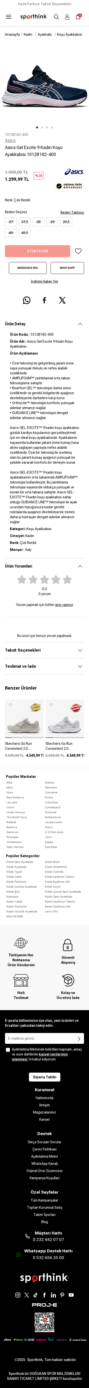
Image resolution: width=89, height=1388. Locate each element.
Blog (44, 1222)
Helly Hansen (15, 847)
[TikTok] (35, 1295)
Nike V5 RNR (14, 916)
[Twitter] (26, 1295)
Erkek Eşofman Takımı (59, 876)
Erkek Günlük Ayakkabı (21, 886)
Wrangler (12, 837)
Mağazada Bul (27, 268)
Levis (48, 837)
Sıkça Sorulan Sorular (44, 1142)
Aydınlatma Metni (44, 1156)
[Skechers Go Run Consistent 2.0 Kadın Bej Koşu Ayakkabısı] (24, 748)
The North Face (16, 817)
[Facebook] (44, 1295)
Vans (9, 792)
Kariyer (44, 1119)
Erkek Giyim (53, 886)
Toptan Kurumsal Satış (44, 1207)
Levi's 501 (51, 911)
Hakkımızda (44, 1098)
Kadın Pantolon (16, 906)
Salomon (12, 832)
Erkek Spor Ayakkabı (19, 862)
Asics (10, 140)
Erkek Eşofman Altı (57, 881)
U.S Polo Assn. (54, 832)
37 (11, 222)
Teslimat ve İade (20, 666)
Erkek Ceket (14, 876)
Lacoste (11, 802)
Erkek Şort (13, 891)
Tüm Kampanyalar (44, 1200)
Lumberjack (53, 807)
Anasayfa (12, 34)
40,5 (24, 233)
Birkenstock (53, 817)
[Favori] (78, 251)
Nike (9, 782)
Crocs (10, 807)
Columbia (51, 802)
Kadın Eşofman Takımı (60, 901)
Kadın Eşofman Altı (57, 906)
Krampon (12, 896)
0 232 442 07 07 (48, 1239)
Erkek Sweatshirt (56, 867)
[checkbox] (8, 1050)
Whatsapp (67, 268)
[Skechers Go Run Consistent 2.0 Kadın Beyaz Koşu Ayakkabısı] (64, 748)
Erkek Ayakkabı (16, 867)
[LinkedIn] (53, 1295)
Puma (49, 797)
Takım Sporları (44, 1215)
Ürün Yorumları (18, 566)
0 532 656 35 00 (48, 1257)
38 (39, 222)
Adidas (49, 782)
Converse (51, 792)
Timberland (14, 842)
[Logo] (33, 17)
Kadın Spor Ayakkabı (58, 896)
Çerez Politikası (44, 1149)
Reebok (11, 822)
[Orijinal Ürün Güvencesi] (69, 186)
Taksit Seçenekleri (23, 650)
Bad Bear (51, 847)
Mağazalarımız (44, 1112)
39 (52, 222)
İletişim (44, 1105)
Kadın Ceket (14, 901)
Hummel (50, 812)
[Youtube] (71, 1295)
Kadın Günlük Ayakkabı (21, 911)
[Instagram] (17, 1295)
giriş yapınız (64, 605)
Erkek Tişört (14, 872)
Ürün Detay (15, 324)
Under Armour (15, 812)
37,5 (24, 222)
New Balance (15, 797)
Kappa (49, 842)
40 (11, 233)
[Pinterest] (62, 1295)
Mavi (9, 787)
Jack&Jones (53, 822)
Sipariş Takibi (44, 1077)
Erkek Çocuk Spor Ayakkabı (63, 891)
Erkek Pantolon (16, 881)
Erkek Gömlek (54, 872)
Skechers (51, 787)
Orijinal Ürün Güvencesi (44, 1171)
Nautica (11, 827)
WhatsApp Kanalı (44, 1164)
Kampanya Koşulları (45, 1178)
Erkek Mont (52, 862)
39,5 (66, 222)
